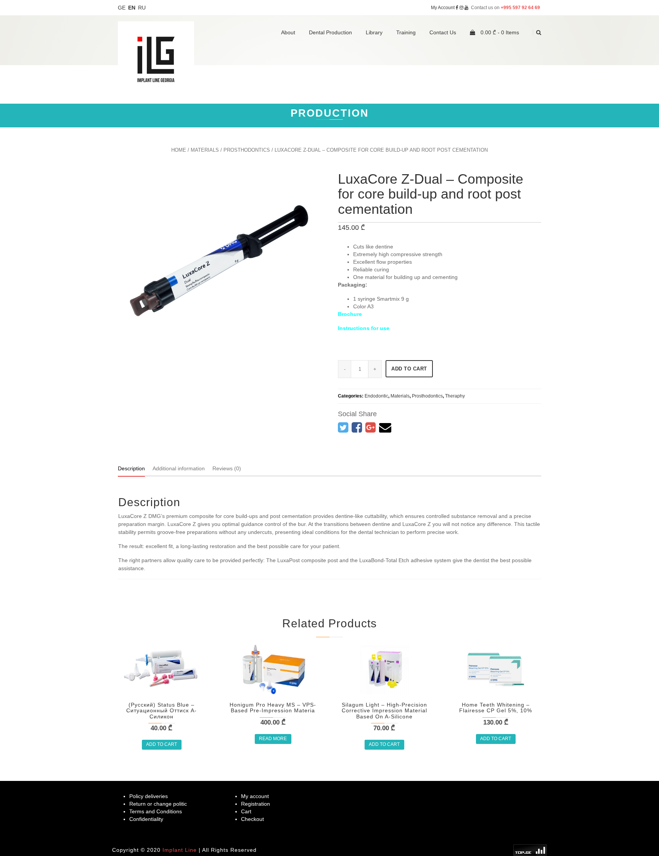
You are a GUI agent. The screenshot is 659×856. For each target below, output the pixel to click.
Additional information (179, 468)
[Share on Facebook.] (357, 427)
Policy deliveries (148, 796)
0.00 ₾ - (499, 32)
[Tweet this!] (343, 427)
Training (406, 32)
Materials (205, 150)
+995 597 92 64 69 (521, 7)
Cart (246, 811)
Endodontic (376, 396)
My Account (443, 7)
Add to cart (409, 369)
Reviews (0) (226, 468)
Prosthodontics (246, 150)
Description (131, 468)
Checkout (252, 819)
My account (255, 796)
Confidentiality (146, 819)
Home (178, 150)
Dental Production (330, 32)
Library (374, 32)
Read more (273, 738)
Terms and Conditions (155, 811)
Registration (255, 804)
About (288, 32)
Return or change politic (158, 804)
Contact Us (442, 32)
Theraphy (455, 396)
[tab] (131, 468)
